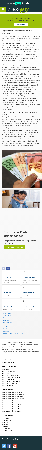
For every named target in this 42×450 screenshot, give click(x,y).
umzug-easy (14, 8)
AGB (12, 362)
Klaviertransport (8, 322)
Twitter (3, 444)
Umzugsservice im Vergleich (11, 381)
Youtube (14, 444)
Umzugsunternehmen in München (13, 397)
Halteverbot (5, 422)
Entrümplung (6, 428)
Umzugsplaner (6, 373)
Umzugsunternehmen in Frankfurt (13, 399)
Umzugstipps (6, 369)
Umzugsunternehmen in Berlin (12, 393)
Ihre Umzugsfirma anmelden (11, 360)
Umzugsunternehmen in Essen (12, 411)
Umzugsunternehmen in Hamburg (13, 395)
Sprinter (5, 327)
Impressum (25, 360)
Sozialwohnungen (8, 329)
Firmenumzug (7, 315)
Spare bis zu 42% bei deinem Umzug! (16, 234)
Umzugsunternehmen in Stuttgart (13, 405)
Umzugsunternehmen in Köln (11, 401)
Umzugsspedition (7, 385)
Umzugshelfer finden (9, 371)
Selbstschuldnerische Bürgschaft (13, 333)
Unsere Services (8, 415)
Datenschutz (6, 362)
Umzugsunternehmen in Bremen (12, 409)
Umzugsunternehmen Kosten (11, 377)
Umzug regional (7, 390)
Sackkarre (6, 331)
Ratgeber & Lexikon (9, 366)
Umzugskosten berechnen (10, 383)
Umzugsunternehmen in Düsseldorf (13, 403)
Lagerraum (6, 320)
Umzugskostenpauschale (10, 375)
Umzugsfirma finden (8, 379)
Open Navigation (3, 9)
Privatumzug (7, 313)
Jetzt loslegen (21, 24)
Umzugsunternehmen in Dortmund (13, 407)
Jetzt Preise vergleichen (15, 247)
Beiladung (6, 318)
